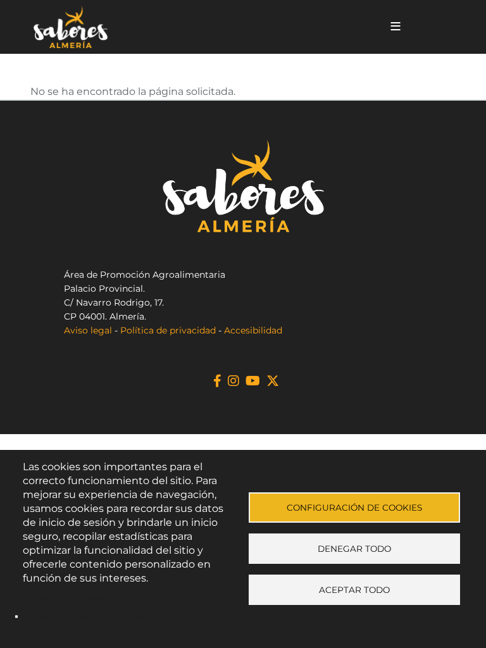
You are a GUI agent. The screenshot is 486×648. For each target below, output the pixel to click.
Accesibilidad (253, 330)
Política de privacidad (168, 330)
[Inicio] (200, 27)
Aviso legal (88, 330)
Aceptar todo (354, 590)
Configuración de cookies (354, 507)
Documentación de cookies (83, 616)
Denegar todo (354, 549)
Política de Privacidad (70, 599)
